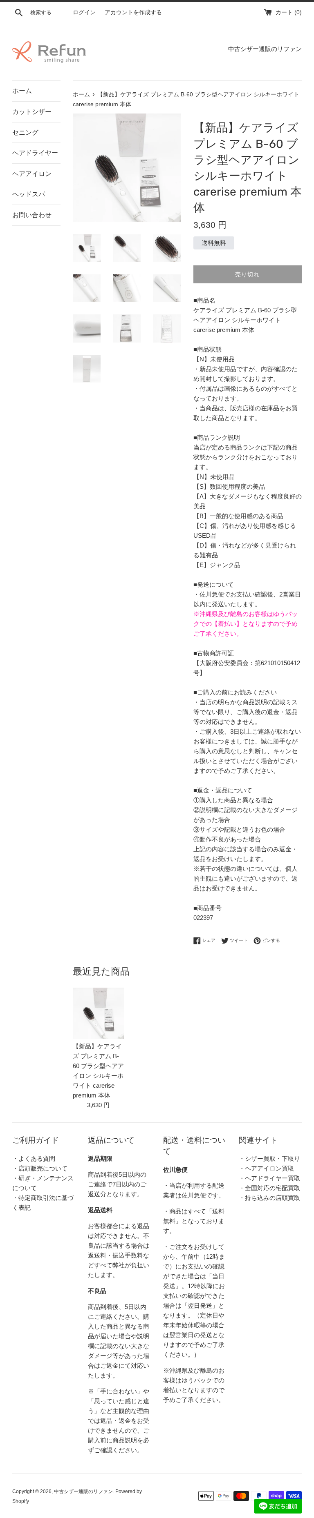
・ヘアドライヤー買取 (269, 1178)
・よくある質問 (33, 1158)
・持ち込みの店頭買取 (269, 1197)
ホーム (22, 90)
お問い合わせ (32, 214)
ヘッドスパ (28, 194)
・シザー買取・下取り (269, 1158)
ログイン (84, 12)
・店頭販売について (39, 1168)
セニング (25, 132)
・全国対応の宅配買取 (269, 1187)
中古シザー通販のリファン (83, 1491)
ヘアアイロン (32, 173)
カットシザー (32, 111)
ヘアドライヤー (35, 152)
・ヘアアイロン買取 (266, 1168)
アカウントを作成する (133, 12)
